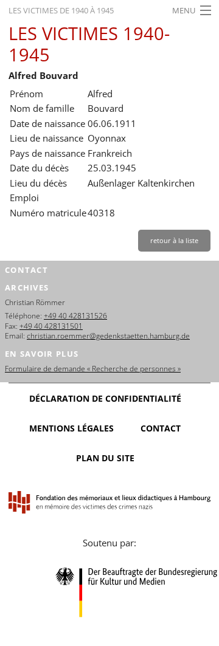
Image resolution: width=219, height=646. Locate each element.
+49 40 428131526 (75, 316)
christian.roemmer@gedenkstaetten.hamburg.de (108, 336)
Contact (161, 428)
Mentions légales (71, 428)
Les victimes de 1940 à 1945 (61, 10)
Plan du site (105, 458)
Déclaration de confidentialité (105, 398)
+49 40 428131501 (51, 326)
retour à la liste (174, 240)
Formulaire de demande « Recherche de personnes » (93, 368)
